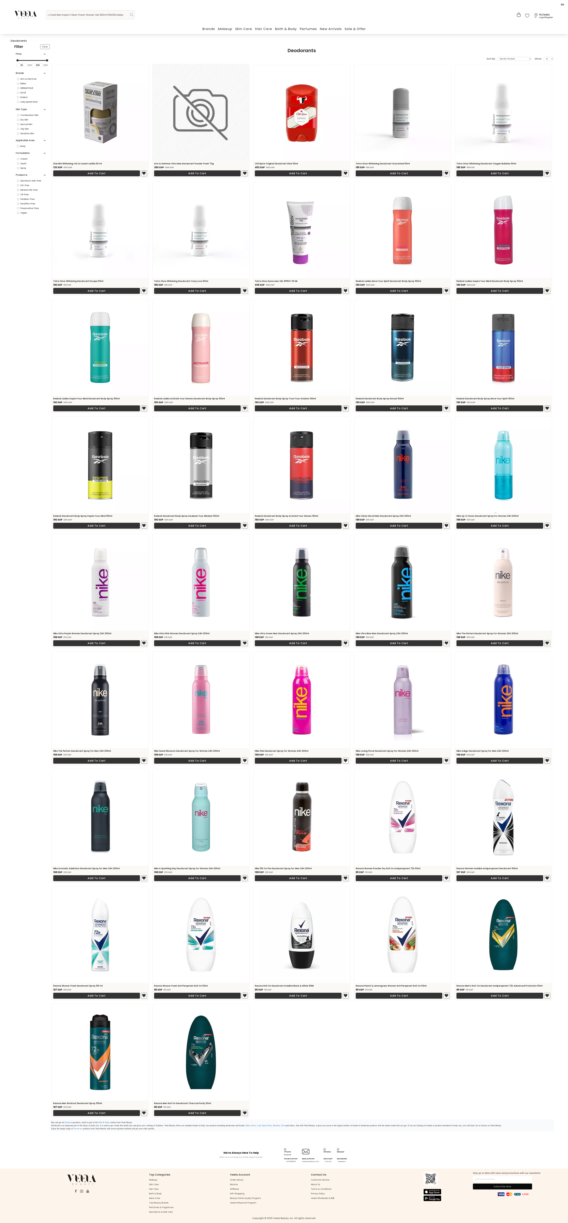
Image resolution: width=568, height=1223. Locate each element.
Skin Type (21, 109)
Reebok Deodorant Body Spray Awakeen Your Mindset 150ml (186, 516)
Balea (248, 1125)
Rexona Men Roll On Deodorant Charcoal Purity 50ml (182, 1103)
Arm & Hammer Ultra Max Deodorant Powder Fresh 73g (184, 163)
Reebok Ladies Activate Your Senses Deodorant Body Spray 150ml (189, 398)
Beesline (276, 1125)
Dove (253, 1125)
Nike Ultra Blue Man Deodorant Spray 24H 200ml (382, 633)
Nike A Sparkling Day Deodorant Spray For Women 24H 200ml (187, 868)
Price (19, 54)
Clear (45, 46)
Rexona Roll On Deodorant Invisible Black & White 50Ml (284, 985)
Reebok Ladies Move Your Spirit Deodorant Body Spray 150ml (388, 281)
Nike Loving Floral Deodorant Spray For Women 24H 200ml (387, 751)
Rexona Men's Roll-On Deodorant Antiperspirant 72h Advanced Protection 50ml (499, 985)
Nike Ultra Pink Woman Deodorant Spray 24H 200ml (182, 633)
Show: (538, 58)
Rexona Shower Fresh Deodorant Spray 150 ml (78, 985)
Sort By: (491, 58)
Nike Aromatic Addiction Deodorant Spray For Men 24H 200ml (86, 868)
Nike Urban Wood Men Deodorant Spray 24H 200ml (383, 516)
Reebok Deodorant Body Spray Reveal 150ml (380, 398)
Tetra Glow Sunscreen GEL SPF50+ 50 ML (276, 281)
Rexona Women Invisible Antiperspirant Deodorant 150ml (487, 868)
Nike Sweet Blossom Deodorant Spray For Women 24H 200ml (187, 751)
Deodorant (68, 1122)
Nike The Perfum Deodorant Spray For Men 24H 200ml (82, 751)
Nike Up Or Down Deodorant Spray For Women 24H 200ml (487, 516)
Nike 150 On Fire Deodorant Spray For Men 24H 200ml (283, 868)
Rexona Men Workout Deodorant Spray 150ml (77, 1103)
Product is (21, 175)
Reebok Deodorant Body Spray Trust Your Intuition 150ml (285, 398)
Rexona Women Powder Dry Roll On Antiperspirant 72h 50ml (388, 868)
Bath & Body (103, 1122)
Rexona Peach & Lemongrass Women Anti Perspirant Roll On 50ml (391, 985)
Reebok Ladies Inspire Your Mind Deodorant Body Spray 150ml (489, 281)
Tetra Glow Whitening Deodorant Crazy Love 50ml (181, 281)
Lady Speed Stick (264, 1125)
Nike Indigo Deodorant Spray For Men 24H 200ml (482, 751)
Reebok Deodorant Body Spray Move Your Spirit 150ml (485, 398)
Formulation (23, 153)
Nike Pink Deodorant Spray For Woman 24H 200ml (281, 751)
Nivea (283, 1125)
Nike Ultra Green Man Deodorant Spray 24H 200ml (282, 633)
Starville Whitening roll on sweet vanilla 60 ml (77, 163)
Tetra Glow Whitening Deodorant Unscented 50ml (383, 163)
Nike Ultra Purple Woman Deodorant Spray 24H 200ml (82, 633)
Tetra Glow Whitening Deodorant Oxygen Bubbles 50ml (486, 163)
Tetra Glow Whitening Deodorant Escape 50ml (78, 281)
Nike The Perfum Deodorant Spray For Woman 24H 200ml (487, 633)
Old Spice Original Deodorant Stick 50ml (276, 163)
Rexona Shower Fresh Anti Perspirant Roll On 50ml (181, 985)
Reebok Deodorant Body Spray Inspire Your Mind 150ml (82, 516)
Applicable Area (25, 140)
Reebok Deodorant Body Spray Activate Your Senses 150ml (286, 516)
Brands (20, 73)
